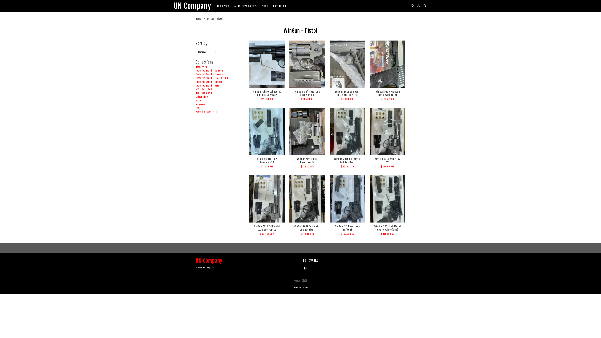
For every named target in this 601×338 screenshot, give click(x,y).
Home (198, 18)
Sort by (201, 43)
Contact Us (279, 6)
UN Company (192, 6)
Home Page (223, 6)
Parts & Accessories (206, 111)
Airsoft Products (244, 6)
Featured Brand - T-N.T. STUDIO (212, 78)
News (265, 6)
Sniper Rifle (202, 96)
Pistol (199, 100)
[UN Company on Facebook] (305, 269)
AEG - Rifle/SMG (204, 89)
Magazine (200, 104)
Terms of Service (300, 288)
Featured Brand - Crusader (210, 74)
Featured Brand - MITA (207, 85)
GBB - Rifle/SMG (204, 93)
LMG (198, 108)
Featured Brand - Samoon (209, 82)
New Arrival (202, 67)
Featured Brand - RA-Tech (209, 70)
